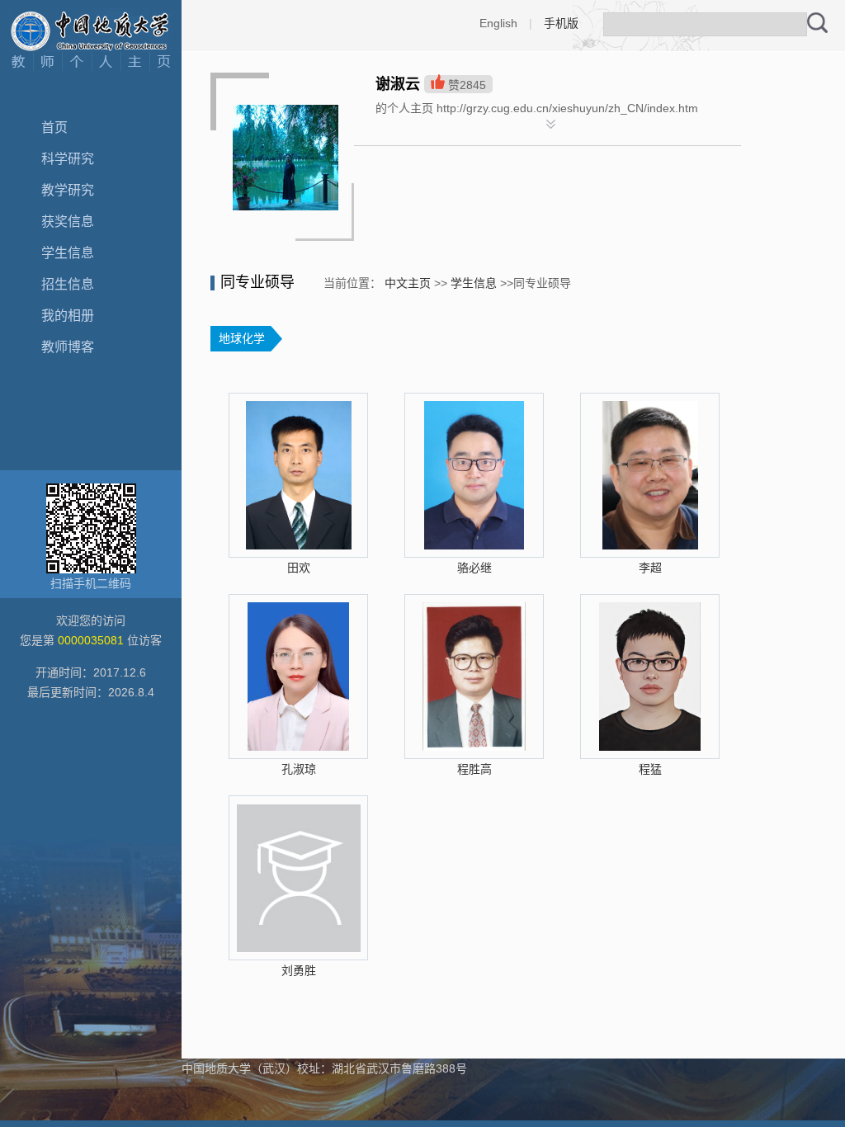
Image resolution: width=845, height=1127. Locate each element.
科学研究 (67, 159)
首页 (54, 127)
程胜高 (474, 769)
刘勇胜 (298, 970)
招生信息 (67, 284)
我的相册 (67, 316)
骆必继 (474, 567)
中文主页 (408, 283)
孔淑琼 (298, 769)
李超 (650, 567)
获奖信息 (67, 222)
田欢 (298, 567)
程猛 (650, 769)
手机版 (561, 23)
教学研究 (67, 190)
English (498, 23)
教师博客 (67, 347)
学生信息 (67, 253)
